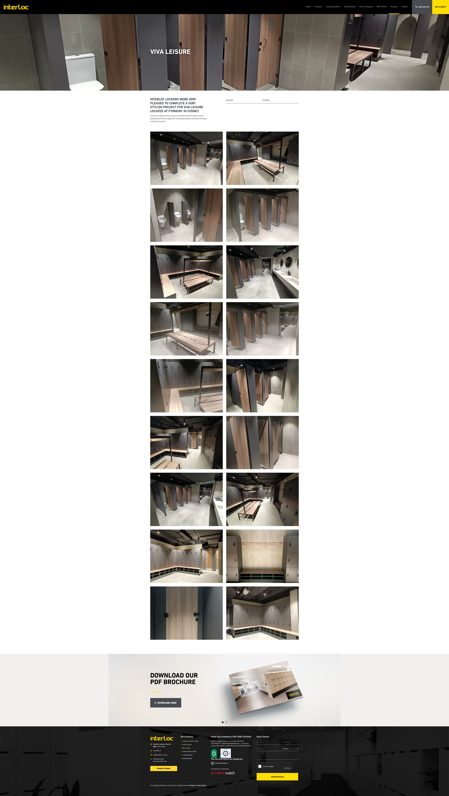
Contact (404, 7)
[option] (224, 690)
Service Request (366, 7)
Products (318, 7)
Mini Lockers (186, 748)
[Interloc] (15, 7)
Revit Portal (382, 7)
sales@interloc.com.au (160, 755)
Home (308, 7)
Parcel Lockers (186, 745)
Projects (394, 7)
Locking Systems (333, 7)
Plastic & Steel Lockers (189, 751)
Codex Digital (201, 785)
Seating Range (187, 758)
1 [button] (223, 722)
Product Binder (163, 769)
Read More (161, 706)
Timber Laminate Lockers (190, 741)
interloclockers (221, 763)
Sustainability (350, 7)
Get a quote (440, 7)
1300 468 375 (423, 7)
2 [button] (226, 722)
